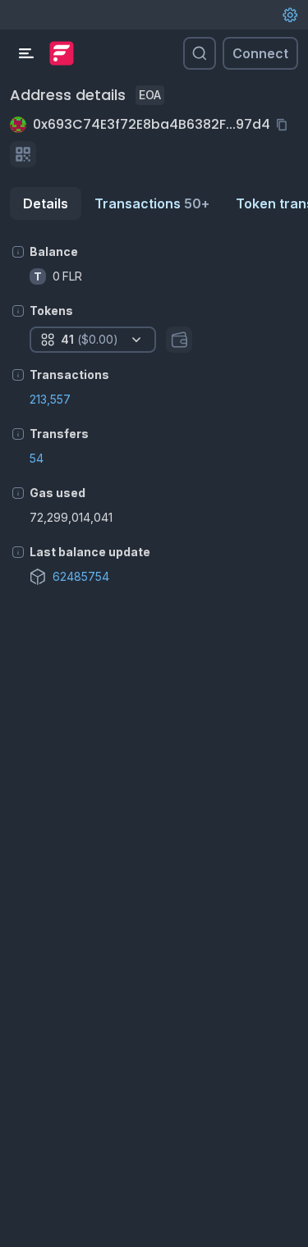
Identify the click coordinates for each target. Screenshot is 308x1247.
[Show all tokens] (179, 340)
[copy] (285, 124)
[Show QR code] (23, 154)
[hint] (18, 252)
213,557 (50, 399)
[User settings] (290, 15)
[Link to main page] (61, 53)
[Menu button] (26, 53)
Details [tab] (45, 203)
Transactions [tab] (151, 203)
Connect (260, 53)
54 (37, 458)
